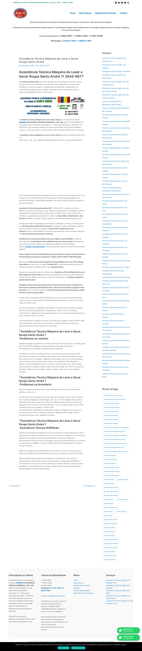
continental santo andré (111, 467)
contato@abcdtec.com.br (56, 596)
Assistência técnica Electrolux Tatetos (116, 267)
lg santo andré (108, 511)
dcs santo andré (109, 479)
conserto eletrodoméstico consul (114, 439)
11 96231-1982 (67, 3)
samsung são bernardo (111, 543)
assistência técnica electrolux (113, 395)
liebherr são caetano (110, 523)
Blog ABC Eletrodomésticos (84, 593)
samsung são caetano (111, 547)
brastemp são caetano (111, 423)
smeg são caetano (109, 559)
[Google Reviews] (128, 3)
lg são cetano (108, 515)
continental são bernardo (112, 471)
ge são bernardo (122, 499)
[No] (139, 646)
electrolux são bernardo (111, 491)
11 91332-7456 (54, 3)
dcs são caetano (109, 483)
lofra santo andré (109, 527)
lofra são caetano (109, 535)
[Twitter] (119, 3)
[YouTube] (125, 3)
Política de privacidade (82, 591)
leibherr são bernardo (111, 507)
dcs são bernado (122, 479)
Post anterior (14, 486)
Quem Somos (78, 583)
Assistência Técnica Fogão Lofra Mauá (116, 71)
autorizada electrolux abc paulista (114, 399)
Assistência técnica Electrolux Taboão (116, 277)
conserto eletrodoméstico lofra (114, 447)
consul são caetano (110, 463)
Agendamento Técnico (82, 585)
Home (76, 580)
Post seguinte (90, 486)
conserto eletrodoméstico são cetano (116, 451)
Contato (76, 588)
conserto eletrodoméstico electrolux (115, 443)
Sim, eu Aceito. (64, 648)
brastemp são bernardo (111, 419)
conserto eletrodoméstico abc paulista (116, 427)
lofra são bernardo (109, 531)
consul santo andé (109, 455)
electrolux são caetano (111, 495)
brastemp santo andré (111, 415)
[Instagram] (122, 3)
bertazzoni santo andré (111, 403)
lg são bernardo (121, 511)
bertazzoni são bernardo (111, 407)
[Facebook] (116, 3)
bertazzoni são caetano (111, 411)
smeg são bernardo (110, 555)
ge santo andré (108, 499)
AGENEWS (23, 122)
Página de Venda (107, 642)
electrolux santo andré (111, 487)
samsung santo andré (111, 539)
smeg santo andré (109, 551)
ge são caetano (109, 503)
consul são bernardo (110, 459)
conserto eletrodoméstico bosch (114, 431)
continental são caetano (111, 475)
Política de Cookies (78, 648)
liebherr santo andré (110, 519)
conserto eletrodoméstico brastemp (115, 435)
